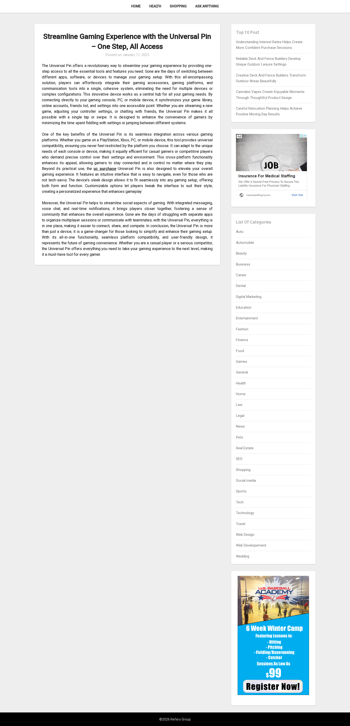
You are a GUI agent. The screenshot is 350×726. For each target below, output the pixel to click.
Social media (246, 480)
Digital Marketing (248, 297)
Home (136, 6)
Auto (240, 232)
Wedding (242, 556)
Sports (241, 491)
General (242, 372)
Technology (245, 513)
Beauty (241, 253)
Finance (242, 340)
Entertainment (247, 318)
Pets (239, 437)
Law (239, 405)
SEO (239, 459)
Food (240, 351)
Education (243, 307)
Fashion (242, 329)
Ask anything (207, 6)
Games (241, 361)
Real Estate (245, 448)
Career (241, 275)
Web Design (245, 534)
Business (243, 264)
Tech (240, 502)
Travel (240, 524)
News (240, 426)
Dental (241, 286)
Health (155, 6)
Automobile (245, 242)
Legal (240, 416)
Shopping (178, 6)
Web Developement (251, 545)
